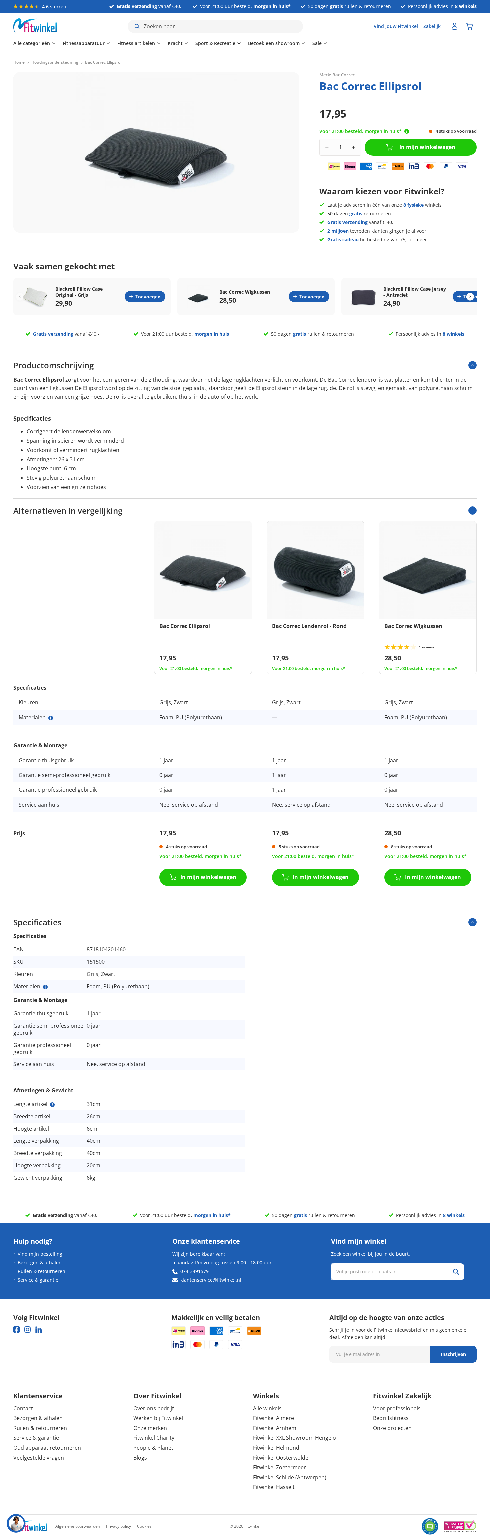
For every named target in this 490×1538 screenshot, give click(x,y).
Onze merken (150, 1428)
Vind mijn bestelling (40, 1254)
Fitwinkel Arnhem (274, 1428)
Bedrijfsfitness (391, 1418)
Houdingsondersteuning (54, 62)
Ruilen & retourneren (41, 1271)
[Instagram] (27, 1329)
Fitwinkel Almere (273, 1418)
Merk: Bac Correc (337, 75)
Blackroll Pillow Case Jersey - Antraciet (414, 292)
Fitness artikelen (136, 43)
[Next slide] (470, 296)
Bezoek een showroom (274, 43)
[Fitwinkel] (30, 1526)
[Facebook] (16, 1329)
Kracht (175, 43)
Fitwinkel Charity (153, 1437)
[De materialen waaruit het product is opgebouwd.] (50, 718)
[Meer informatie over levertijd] (406, 131)
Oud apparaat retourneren (47, 1447)
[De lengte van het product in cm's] (52, 1104)
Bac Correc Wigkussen (244, 292)
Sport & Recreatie (215, 43)
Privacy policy (118, 1526)
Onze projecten (392, 1428)
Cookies (144, 1526)
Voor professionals (397, 1408)
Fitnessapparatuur (84, 43)
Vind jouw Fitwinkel (396, 26)
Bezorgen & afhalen (40, 1262)
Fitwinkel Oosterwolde (280, 1457)
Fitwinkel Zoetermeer (279, 1467)
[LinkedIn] (38, 1329)
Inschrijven (453, 1354)
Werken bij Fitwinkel (158, 1418)
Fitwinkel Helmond (276, 1447)
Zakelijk (432, 26)
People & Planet (153, 1447)
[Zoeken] (456, 1271)
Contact (23, 1408)
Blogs (140, 1457)
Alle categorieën (31, 43)
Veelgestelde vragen (38, 1457)
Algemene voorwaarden (77, 1526)
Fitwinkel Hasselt (274, 1487)
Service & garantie (38, 1280)
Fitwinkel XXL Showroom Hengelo (294, 1437)
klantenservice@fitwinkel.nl (210, 1280)
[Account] (454, 26)
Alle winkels (267, 1408)
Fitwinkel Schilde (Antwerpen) (289, 1477)
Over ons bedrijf (153, 1408)
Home (19, 62)
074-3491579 (194, 1271)
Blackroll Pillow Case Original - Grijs (79, 292)
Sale (317, 43)
